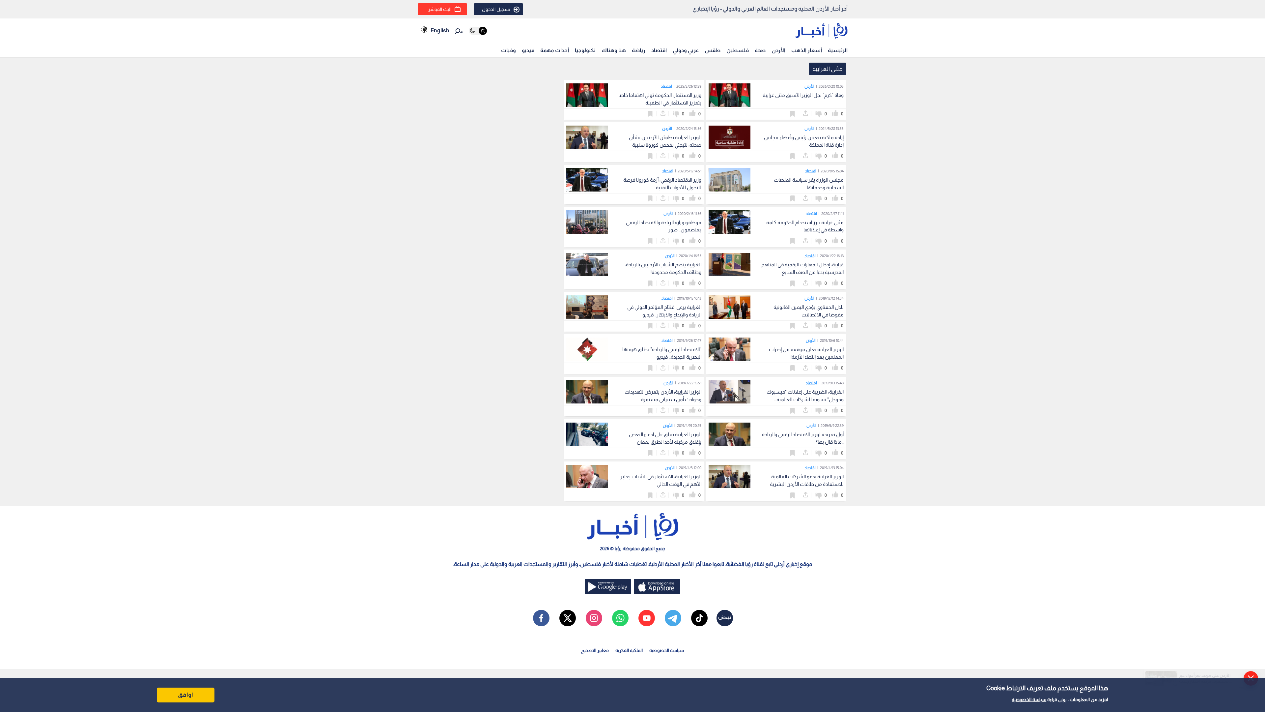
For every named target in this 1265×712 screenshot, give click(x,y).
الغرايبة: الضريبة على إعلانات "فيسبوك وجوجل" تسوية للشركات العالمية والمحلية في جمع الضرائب (805, 399)
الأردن (778, 50)
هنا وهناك (614, 50)
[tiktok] (699, 618)
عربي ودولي (686, 50)
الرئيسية (838, 50)
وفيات (508, 50)
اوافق (185, 695)
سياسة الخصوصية (1029, 699)
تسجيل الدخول (496, 9)
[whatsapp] (620, 618)
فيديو (528, 50)
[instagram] (594, 618)
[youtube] (646, 618)
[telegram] (673, 618)
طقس (712, 50)
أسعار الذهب (806, 50)
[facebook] (541, 618)
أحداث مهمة (554, 50)
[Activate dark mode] (478, 31)
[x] (567, 618)
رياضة (638, 50)
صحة (760, 50)
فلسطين (737, 50)
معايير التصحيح (595, 650)
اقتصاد (659, 50)
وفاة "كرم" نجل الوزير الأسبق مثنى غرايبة (803, 95)
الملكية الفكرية (629, 650)
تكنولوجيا (585, 50)
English (440, 30)
